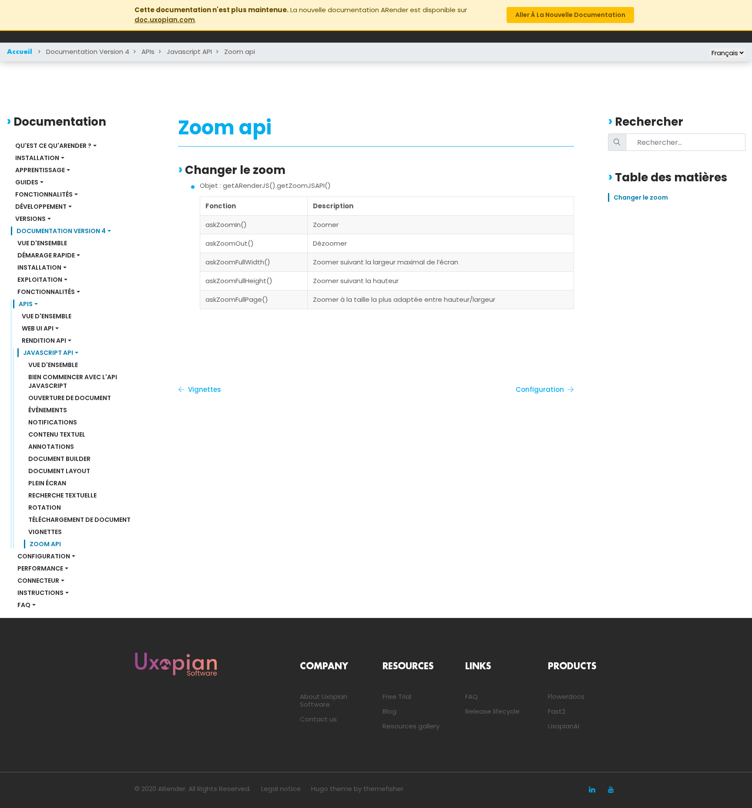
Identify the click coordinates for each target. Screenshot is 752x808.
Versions (30, 218)
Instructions (40, 592)
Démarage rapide (46, 255)
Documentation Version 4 (87, 51)
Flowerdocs (566, 696)
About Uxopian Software (323, 700)
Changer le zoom (641, 197)
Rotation (44, 507)
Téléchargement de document (79, 519)
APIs (147, 51)
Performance (40, 568)
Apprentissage (40, 170)
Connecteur (38, 580)
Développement (41, 206)
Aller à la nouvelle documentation (570, 14)
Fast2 (556, 711)
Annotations (51, 446)
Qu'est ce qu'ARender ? (53, 145)
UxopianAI (563, 726)
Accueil (19, 52)
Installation (37, 158)
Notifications (52, 422)
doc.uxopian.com (164, 19)
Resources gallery (411, 726)
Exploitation (39, 279)
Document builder (59, 458)
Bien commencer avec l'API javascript (73, 381)
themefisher (383, 788)
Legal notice (281, 788)
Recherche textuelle (62, 495)
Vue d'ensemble (42, 243)
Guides (26, 182)
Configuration (43, 556)
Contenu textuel (56, 434)
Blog (389, 711)
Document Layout (59, 471)
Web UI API (38, 328)
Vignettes (45, 532)
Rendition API (44, 340)
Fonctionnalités (44, 194)
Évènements (47, 410)
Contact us (318, 719)
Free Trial (397, 696)
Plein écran (47, 483)
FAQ (23, 605)
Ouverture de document (69, 398)
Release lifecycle (492, 711)
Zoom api (239, 51)
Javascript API (189, 51)
